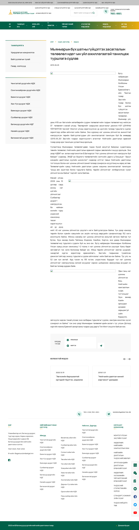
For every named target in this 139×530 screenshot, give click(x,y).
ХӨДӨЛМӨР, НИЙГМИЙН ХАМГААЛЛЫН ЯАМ (121, 445)
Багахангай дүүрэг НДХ (22, 138)
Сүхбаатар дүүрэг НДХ (62, 8)
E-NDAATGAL (51, 25)
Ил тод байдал (124, 25)
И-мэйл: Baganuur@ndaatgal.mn (20, 453)
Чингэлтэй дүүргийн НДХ (44, 3)
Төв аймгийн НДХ (68, 459)
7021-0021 (116, 13)
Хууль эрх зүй (36, 25)
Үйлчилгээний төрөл (67, 25)
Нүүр (10, 25)
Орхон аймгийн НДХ (69, 491)
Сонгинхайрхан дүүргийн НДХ (68, 3)
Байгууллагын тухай (20, 59)
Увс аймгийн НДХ (68, 464)
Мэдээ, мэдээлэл (107, 25)
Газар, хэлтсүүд (18, 66)
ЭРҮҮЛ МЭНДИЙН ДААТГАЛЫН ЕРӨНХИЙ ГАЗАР (121, 465)
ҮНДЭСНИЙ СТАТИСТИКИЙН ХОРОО (120, 488)
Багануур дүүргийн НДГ (83, 8)
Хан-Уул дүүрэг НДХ (108, 3)
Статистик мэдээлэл (85, 25)
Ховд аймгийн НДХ (68, 468)
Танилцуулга (20, 25)
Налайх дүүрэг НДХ (101, 8)
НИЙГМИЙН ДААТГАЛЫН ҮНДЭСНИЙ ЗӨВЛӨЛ (122, 455)
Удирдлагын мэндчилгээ (22, 52)
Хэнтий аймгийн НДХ (69, 480)
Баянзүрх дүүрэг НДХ (42, 8)
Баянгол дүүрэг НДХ (90, 3)
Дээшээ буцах (123, 525)
